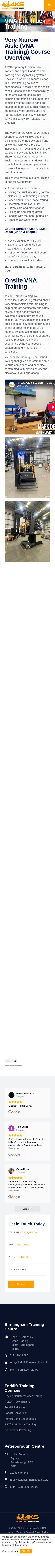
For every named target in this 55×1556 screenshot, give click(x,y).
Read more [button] (13, 1148)
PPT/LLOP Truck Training (20, 1424)
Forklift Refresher (15, 1407)
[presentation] (8, 1061)
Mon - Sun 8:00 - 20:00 (24, 1369)
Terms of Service (24, 1532)
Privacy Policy (41, 1532)
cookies (22, 1545)
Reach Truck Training (18, 1401)
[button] (6, 1065)
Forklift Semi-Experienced (20, 1418)
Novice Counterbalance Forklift (23, 1396)
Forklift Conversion (16, 1413)
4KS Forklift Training (26, 1528)
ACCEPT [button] (26, 1551)
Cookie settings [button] (10, 1551)
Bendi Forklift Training (18, 1430)
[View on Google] (11, 1095)
